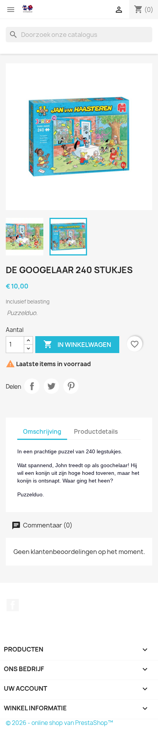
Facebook (13, 605)
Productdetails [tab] (96, 432)
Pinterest (71, 386)
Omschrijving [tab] (42, 432)
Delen (32, 386)
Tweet (51, 386)
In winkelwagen (77, 344)
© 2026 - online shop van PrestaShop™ (59, 723)
